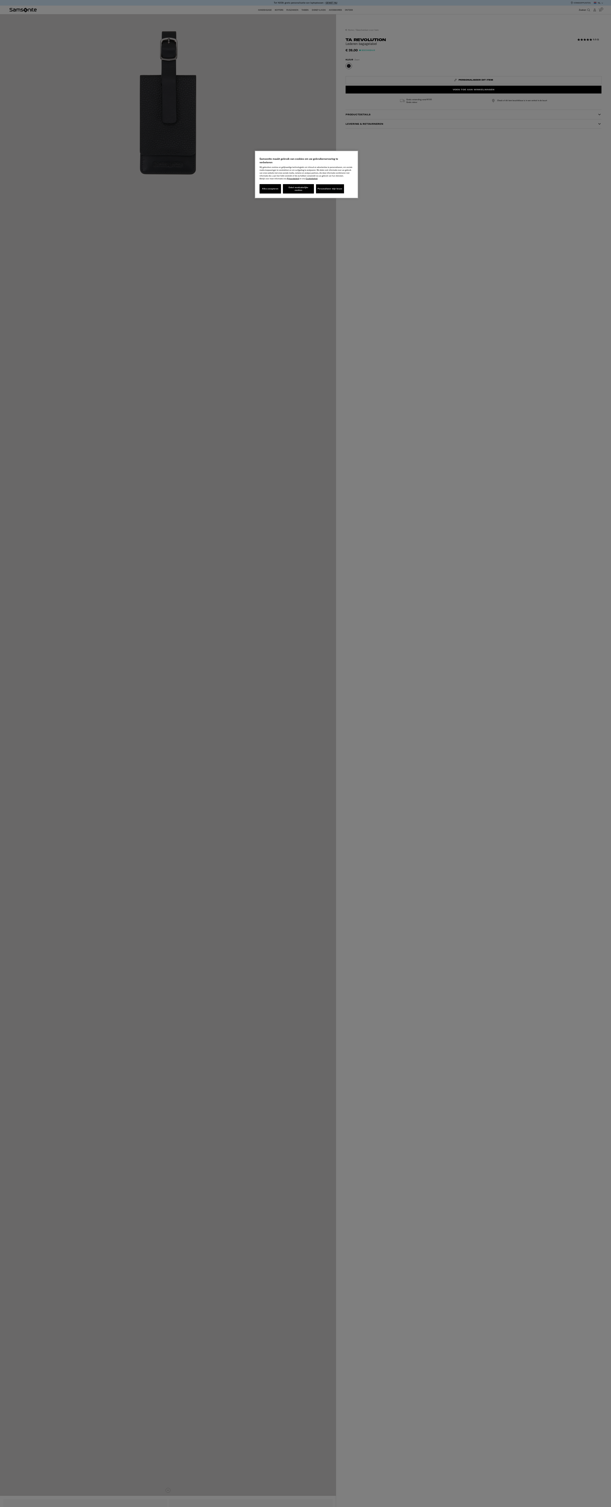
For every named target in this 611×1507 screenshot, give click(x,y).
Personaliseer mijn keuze (330, 188)
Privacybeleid (293, 178)
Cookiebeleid (311, 178)
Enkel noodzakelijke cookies (298, 188)
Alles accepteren (270, 188)
